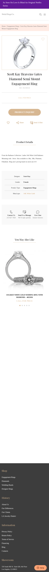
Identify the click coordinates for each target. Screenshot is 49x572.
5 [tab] (29, 305)
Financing (5, 543)
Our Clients (6, 512)
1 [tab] (20, 305)
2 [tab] (22, 305)
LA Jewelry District (9, 516)
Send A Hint (38, 122)
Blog (3, 547)
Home (4, 26)
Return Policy (7, 535)
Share (21, 122)
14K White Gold (29, 193)
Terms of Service (8, 539)
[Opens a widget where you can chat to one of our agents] (40, 568)
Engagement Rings (13, 26)
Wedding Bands (7, 485)
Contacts (5, 551)
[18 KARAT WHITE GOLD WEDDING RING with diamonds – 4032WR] (24, 271)
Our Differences (7, 508)
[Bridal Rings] (5, 14)
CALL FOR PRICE (24, 98)
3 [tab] (24, 305)
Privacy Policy (7, 532)
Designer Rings (7, 489)
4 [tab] (26, 305)
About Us (5, 504)
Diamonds (5, 481)
